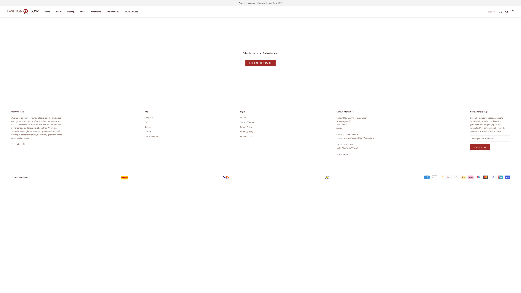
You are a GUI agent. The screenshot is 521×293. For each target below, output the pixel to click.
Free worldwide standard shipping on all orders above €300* (260, 3)
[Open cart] (513, 11)
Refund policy (246, 136)
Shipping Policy (246, 131)
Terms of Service (247, 122)
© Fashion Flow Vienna (19, 177)
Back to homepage (260, 63)
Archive (147, 131)
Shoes (82, 11)
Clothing (70, 11)
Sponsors (148, 127)
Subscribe (480, 147)
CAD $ (490, 12)
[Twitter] (18, 144)
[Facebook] (12, 144)
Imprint (243, 118)
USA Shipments (151, 136)
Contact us (148, 118)
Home (47, 11)
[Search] (506, 11)
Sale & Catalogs (131, 11)
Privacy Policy (246, 127)
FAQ (146, 122)
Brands (58, 11)
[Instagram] (24, 144)
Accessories (96, 11)
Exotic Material (113, 11)
